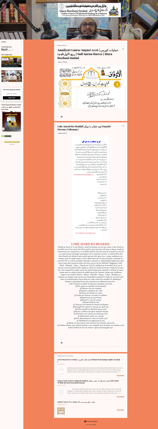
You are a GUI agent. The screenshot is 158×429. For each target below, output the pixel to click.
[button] (123, 49)
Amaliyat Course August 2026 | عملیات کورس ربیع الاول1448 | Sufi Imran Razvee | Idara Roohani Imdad (87, 54)
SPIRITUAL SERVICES (81, 35)
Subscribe (11, 98)
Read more (120, 375)
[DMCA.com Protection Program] (6, 136)
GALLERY (69, 35)
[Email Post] (62, 117)
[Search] (126, 4)
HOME (61, 35)
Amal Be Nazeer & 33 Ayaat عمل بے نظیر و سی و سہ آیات (76, 402)
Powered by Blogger (91, 421)
